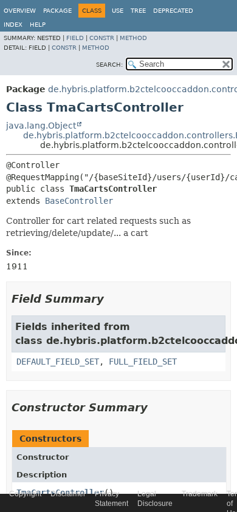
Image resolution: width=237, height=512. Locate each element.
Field (75, 38)
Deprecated (173, 10)
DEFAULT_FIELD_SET (57, 361)
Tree (138, 10)
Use (117, 10)
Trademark (200, 494)
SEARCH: (109, 64)
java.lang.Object (41, 125)
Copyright (25, 494)
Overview (20, 10)
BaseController (79, 201)
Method (133, 38)
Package (57, 10)
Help (38, 24)
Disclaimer (68, 494)
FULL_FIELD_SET (143, 361)
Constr (101, 38)
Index (13, 24)
